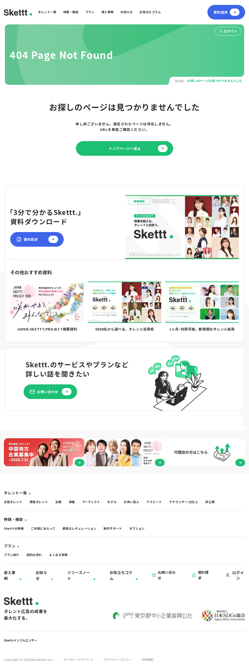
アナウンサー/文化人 (183, 502)
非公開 (209, 502)
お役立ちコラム (150, 12)
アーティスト (91, 502)
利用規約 (148, 659)
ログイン (230, 31)
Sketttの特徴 (14, 528)
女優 (58, 502)
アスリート (154, 502)
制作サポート (113, 528)
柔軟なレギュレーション (79, 528)
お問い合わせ (167, 575)
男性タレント (39, 502)
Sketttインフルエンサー (20, 640)
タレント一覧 (47, 12)
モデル (111, 502)
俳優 (72, 502)
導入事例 (107, 12)
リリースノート (78, 575)
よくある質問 (58, 555)
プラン (90, 12)
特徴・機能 (71, 12)
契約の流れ (34, 555)
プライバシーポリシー (117, 659)
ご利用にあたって (43, 528)
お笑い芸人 (131, 502)
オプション (137, 528)
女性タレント (13, 502)
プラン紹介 (11, 555)
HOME (179, 80)
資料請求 (203, 575)
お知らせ (126, 12)
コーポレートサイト (76, 659)
